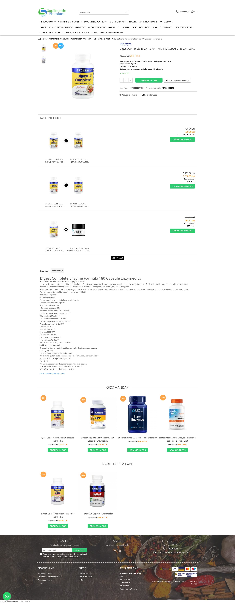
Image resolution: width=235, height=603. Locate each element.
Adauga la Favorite (129, 95)
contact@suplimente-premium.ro (172, 552)
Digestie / (108, 38)
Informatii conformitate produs (52, 373)
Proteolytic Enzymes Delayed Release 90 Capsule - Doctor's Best (177, 439)
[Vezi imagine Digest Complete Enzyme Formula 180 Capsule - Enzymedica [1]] (43, 59)
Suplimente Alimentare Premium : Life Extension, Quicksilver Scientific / (71, 38)
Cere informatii (150, 95)
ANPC (81, 580)
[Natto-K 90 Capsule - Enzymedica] (97, 491)
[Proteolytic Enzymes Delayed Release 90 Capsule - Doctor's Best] (177, 414)
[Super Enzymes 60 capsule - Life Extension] (137, 414)
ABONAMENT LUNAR (179, 80)
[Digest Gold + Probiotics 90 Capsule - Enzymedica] (57, 491)
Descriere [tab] (44, 271)
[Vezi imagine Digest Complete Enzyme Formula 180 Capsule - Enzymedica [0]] (43, 48)
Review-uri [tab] (57, 270)
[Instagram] (120, 550)
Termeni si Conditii (45, 573)
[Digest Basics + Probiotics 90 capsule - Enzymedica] (57, 414)
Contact (41, 583)
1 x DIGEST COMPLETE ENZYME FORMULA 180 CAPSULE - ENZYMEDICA (53, 160)
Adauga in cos (149, 80)
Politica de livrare (45, 580)
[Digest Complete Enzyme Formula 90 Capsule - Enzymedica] (97, 414)
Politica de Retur (85, 576)
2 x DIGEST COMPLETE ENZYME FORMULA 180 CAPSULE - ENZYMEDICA (53, 205)
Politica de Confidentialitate (68, 556)
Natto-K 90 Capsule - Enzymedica (98, 513)
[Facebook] (115, 550)
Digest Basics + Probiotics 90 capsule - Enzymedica (58, 439)
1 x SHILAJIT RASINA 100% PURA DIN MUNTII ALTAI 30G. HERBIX (78, 249)
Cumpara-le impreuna (182, 139)
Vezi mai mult (117, 258)
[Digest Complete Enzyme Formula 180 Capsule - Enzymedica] (83, 75)
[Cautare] (126, 12)
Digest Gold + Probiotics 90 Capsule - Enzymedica (58, 515)
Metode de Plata (85, 573)
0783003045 (172, 548)
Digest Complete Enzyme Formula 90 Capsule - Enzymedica (97, 439)
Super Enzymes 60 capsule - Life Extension (137, 437)
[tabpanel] (83, 75)
